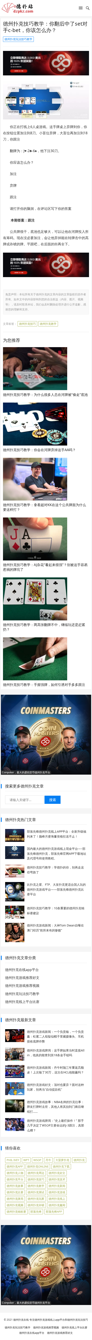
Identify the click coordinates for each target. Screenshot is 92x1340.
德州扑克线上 (57, 1199)
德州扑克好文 (57, 1173)
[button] (81, 9)
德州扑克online (38, 1166)
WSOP (37, 1160)
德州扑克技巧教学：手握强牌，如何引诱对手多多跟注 (44, 684)
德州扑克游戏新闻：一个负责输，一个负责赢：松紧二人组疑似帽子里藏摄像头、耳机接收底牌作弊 (55, 1036)
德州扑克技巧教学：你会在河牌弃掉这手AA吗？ (39, 449)
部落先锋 (36, 1211)
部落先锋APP (54, 1211)
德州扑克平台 (15, 1179)
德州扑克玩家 (36, 1199)
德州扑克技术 (57, 1179)
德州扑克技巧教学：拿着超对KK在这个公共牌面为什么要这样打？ (44, 507)
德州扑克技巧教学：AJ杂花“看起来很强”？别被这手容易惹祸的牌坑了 (45, 567)
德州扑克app (15, 1166)
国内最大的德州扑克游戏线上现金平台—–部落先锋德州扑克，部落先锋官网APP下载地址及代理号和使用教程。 (56, 853)
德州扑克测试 (36, 1192)
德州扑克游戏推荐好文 (22, 977)
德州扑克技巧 (27, 324)
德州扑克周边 (36, 1173)
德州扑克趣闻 (57, 1205)
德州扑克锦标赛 (16, 1211)
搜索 (52, 799)
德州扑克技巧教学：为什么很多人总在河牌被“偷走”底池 (45, 394)
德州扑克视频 (15, 1205)
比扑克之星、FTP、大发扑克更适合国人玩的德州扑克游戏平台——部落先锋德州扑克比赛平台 (56, 889)
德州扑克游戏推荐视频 (22, 985)
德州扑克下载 (61, 1166)
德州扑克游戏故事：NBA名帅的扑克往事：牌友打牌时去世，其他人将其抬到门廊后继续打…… (55, 1107)
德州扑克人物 (15, 1173)
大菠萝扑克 (62, 1160)
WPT (26, 1160)
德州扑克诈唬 (36, 1205)
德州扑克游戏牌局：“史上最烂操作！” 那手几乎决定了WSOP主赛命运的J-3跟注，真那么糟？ (55, 1125)
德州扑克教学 (48, 324)
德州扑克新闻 (57, 1186)
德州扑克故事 (15, 1186)
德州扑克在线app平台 (22, 969)
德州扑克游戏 (57, 1192)
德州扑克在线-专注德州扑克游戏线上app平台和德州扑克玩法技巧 (50, 1320)
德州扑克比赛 (15, 1192)
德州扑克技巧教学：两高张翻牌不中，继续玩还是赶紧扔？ (44, 627)
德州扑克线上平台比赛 (22, 1001)
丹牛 (48, 1160)
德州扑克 (79, 1160)
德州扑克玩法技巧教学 (18, 39)
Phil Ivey (13, 1160)
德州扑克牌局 (15, 1199)
